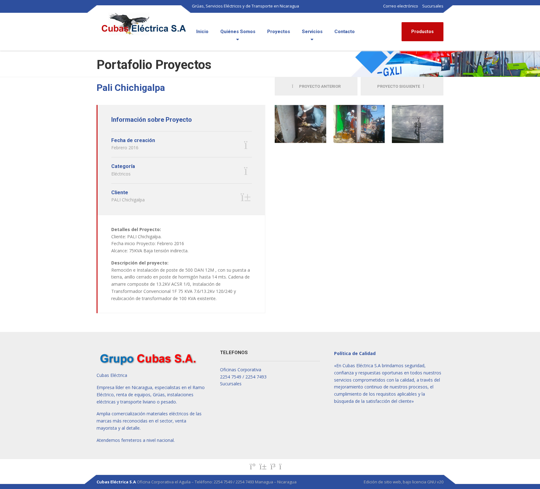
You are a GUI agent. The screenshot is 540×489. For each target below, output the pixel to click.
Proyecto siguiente (400, 86)
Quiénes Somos (237, 31)
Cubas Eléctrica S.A (116, 482)
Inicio (202, 31)
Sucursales (432, 6)
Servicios (312, 31)
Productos (422, 31)
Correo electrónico (400, 6)
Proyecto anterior (318, 86)
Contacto (344, 31)
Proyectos (278, 31)
